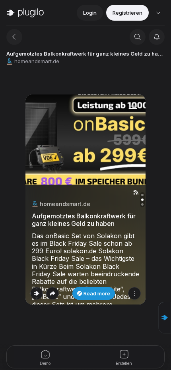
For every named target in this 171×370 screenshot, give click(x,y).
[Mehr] (134, 293)
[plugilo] (25, 12)
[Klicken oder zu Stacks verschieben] (36, 293)
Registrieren (127, 13)
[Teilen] (52, 293)
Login (90, 13)
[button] (164, 317)
